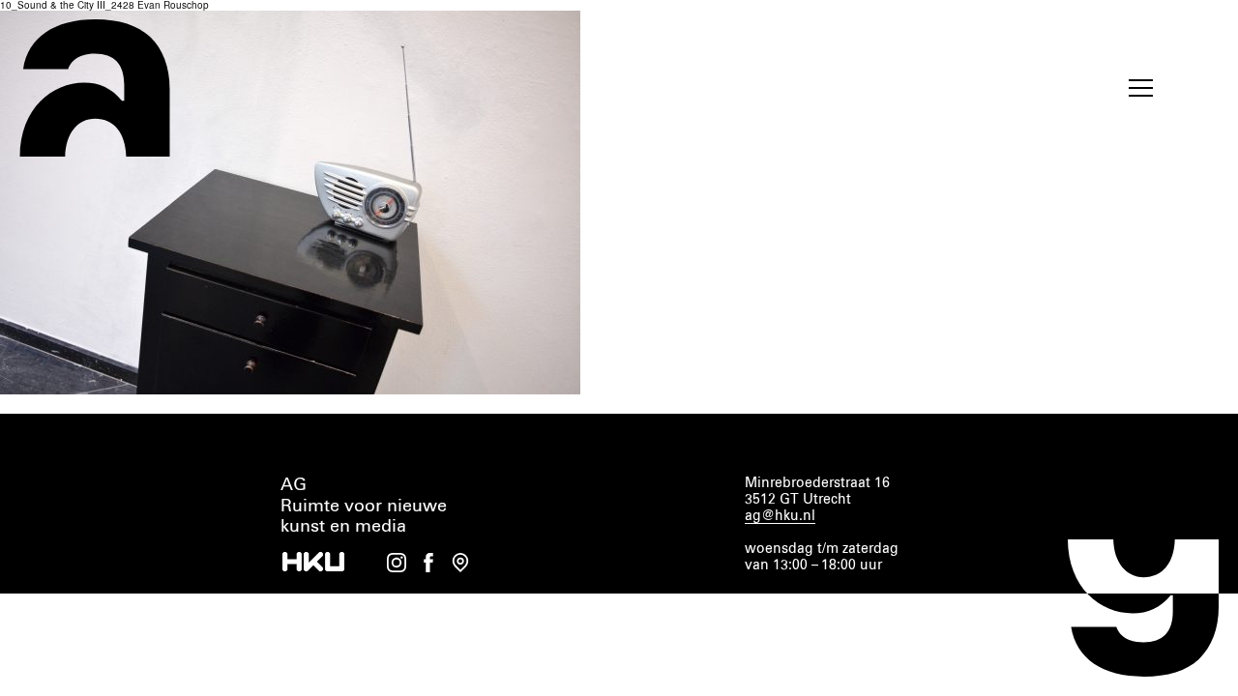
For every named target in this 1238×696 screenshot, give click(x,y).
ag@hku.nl (780, 516)
